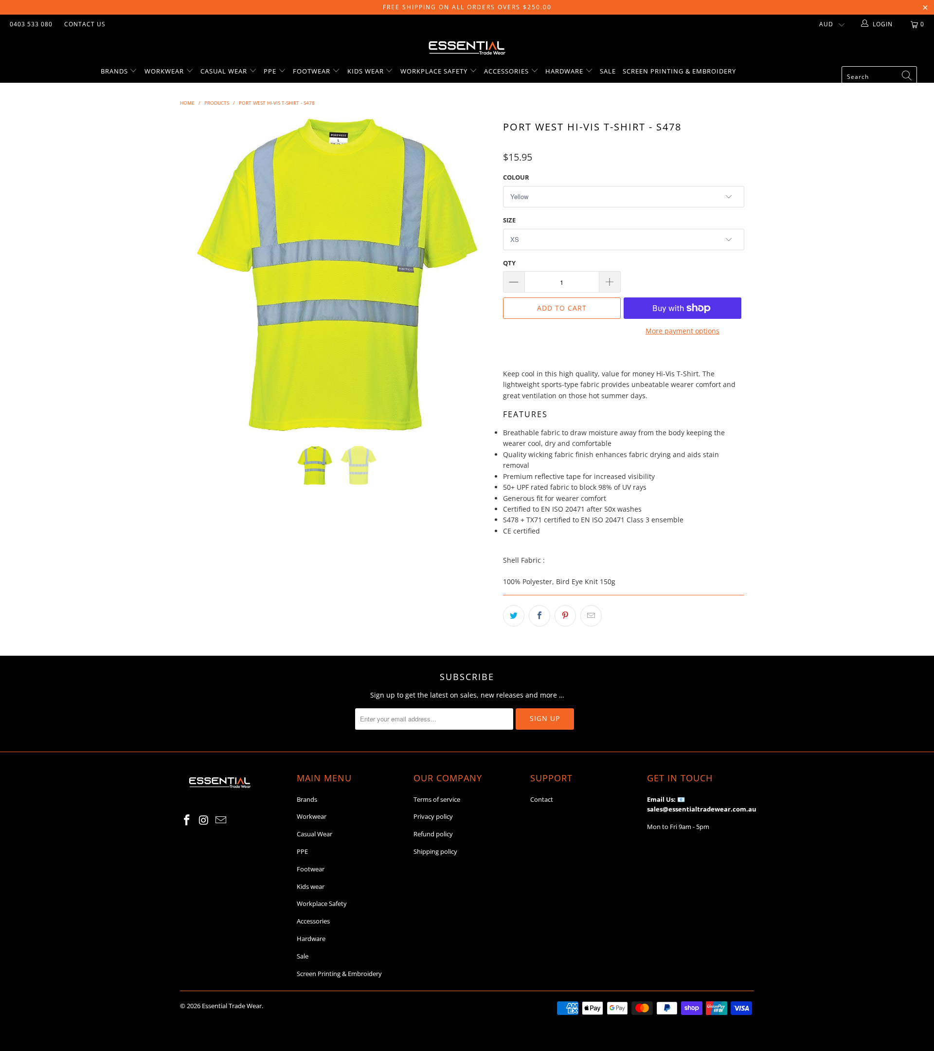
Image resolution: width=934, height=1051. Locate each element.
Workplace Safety (434, 71)
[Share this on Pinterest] (565, 616)
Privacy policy (433, 816)
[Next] (476, 274)
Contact (541, 799)
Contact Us (85, 24)
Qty (509, 262)
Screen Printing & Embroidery (679, 71)
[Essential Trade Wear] (467, 47)
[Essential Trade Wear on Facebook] (187, 820)
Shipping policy (435, 851)
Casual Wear (224, 71)
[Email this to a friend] (591, 616)
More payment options (682, 330)
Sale (608, 71)
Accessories (507, 71)
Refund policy (433, 834)
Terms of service (436, 799)
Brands (115, 71)
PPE (271, 71)
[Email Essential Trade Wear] (221, 820)
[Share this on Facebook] (539, 616)
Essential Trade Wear (232, 1005)
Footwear (312, 71)
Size (509, 220)
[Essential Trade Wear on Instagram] (204, 820)
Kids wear (366, 71)
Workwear (165, 71)
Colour (516, 177)
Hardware (565, 71)
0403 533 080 (31, 24)
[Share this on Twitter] (513, 616)
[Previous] (197, 274)
